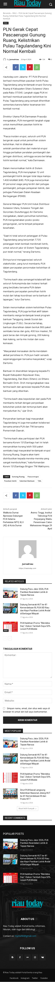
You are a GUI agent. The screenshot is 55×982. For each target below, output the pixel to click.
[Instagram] (35, 957)
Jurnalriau (14, 59)
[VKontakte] (43, 957)
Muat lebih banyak (26, 808)
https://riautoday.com (27, 568)
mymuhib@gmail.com (25, 935)
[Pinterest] (30, 67)
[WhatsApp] (37, 67)
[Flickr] (27, 957)
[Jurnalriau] (5, 59)
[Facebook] (16, 67)
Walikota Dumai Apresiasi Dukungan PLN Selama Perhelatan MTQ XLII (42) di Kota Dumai (13, 519)
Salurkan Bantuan (27, 481)
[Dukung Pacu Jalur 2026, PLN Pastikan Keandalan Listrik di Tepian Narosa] (10, 593)
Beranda (7, 13)
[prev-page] (5, 638)
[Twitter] (23, 67)
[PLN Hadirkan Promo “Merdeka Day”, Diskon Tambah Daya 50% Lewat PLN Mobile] (10, 627)
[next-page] (10, 638)
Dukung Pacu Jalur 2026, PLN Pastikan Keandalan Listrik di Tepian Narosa (34, 592)
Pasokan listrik (10, 481)
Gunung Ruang (18, 476)
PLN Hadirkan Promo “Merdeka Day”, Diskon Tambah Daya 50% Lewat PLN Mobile (35, 626)
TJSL (39, 481)
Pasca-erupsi (33, 476)
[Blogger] (12, 957)
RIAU (15, 13)
